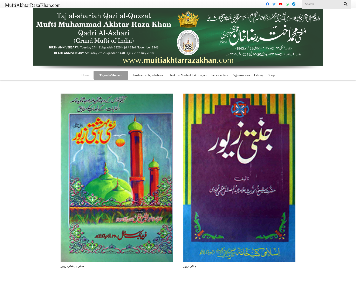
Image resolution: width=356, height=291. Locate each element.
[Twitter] (274, 4)
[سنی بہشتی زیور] (117, 178)
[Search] (345, 4)
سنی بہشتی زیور (72, 266)
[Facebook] (267, 4)
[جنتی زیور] (239, 178)
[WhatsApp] (287, 4)
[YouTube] (280, 4)
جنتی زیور (189, 266)
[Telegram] (293, 4)
